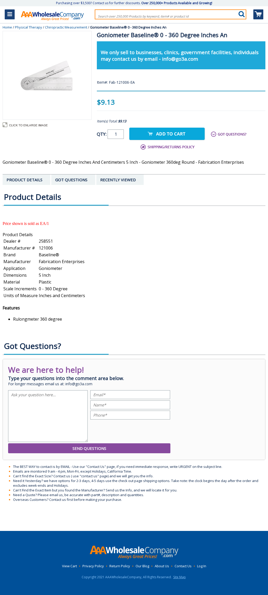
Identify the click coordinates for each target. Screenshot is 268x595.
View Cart (69, 566)
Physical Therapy (28, 27)
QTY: (102, 134)
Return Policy (119, 566)
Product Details (18, 234)
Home (7, 27)
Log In (201, 566)
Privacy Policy (93, 566)
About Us (162, 566)
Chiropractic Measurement (66, 27)
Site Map (179, 577)
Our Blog (142, 566)
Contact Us (183, 566)
